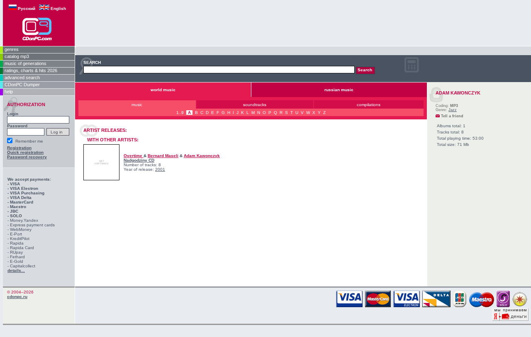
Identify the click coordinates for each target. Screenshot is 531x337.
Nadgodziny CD (139, 160)
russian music (338, 89)
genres (12, 49)
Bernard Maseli (163, 155)
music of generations (25, 63)
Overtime (134, 155)
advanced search (22, 77)
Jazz (452, 110)
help (9, 91)
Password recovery (27, 157)
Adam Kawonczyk (202, 155)
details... (16, 270)
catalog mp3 (17, 56)
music (137, 104)
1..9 (180, 112)
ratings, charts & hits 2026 (31, 70)
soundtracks (254, 104)
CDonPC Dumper (22, 84)
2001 (160, 169)
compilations (368, 104)
